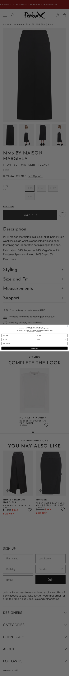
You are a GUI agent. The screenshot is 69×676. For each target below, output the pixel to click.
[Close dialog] (67, 326)
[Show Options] (66, 339)
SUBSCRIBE (34, 348)
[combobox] (51, 339)
